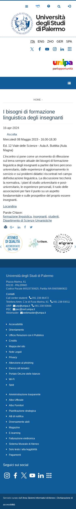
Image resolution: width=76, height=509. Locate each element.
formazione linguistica (17, 216)
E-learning (14, 433)
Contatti (10, 294)
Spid (11, 385)
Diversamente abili (19, 421)
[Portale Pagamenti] (37, 6)
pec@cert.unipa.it (25, 309)
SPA (69, 41)
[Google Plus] (12, 227)
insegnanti (40, 216)
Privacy (13, 357)
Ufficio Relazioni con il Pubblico (26, 335)
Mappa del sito (17, 346)
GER (60, 41)
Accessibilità (16, 324)
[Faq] (48, 6)
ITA (32, 41)
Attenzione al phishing (21, 362)
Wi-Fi (12, 379)
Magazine (14, 427)
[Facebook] (25, 227)
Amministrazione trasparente (25, 394)
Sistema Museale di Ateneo (24, 444)
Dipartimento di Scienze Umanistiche (27, 220)
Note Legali (15, 351)
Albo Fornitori (16, 405)
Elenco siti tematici (19, 368)
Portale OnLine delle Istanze (24, 373)
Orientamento (16, 329)
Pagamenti (15, 454)
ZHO (50, 41)
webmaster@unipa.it (34, 312)
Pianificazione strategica (22, 410)
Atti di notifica (16, 416)
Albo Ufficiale (16, 400)
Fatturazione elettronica (22, 438)
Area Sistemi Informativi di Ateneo (38, 498)
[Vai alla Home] (38, 19)
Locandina (10, 206)
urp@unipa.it (23, 305)
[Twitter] (32, 227)
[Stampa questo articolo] (5, 227)
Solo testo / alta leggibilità (23, 449)
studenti (53, 216)
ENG (41, 41)
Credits (13, 340)
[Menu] (69, 83)
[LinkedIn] (19, 227)
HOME (37, 99)
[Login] (69, 6)
